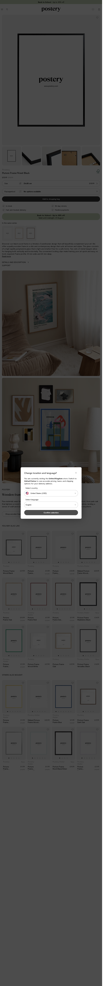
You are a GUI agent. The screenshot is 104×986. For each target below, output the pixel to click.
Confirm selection (51, 513)
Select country (31, 488)
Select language (31, 499)
